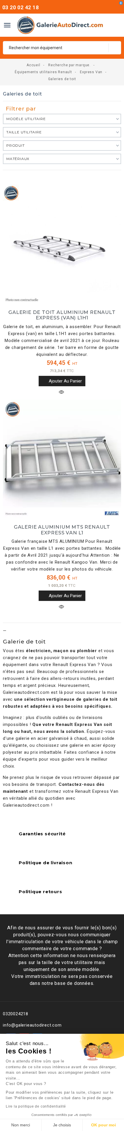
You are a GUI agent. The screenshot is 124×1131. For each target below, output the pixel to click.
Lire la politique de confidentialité (36, 1106)
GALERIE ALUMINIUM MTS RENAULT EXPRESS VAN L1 (62, 530)
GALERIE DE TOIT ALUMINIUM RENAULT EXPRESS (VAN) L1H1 (61, 315)
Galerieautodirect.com (26, 692)
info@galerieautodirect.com (32, 1025)
